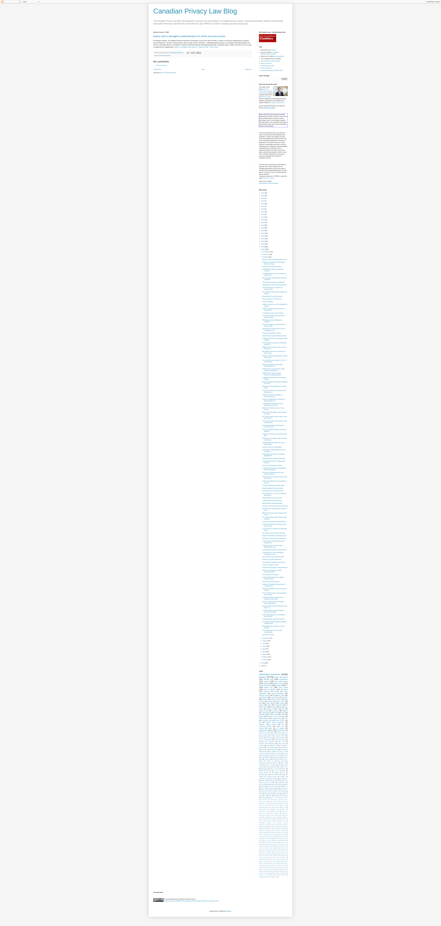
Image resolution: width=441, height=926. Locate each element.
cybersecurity (262, 809)
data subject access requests (278, 844)
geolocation (262, 849)
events (284, 846)
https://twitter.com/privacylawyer (268, 183)
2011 (263, 233)
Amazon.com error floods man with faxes (275, 506)
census (261, 842)
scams (273, 869)
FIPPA (262, 828)
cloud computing (265, 685)
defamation (273, 809)
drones (273, 774)
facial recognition (280, 738)
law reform (285, 853)
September (266, 638)
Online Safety (264, 790)
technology (264, 768)
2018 (263, 214)
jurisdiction (277, 853)
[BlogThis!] (193, 53)
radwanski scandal (264, 778)
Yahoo (283, 782)
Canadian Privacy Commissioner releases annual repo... (272, 598)
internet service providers (275, 722)
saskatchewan (263, 730)
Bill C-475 (283, 819)
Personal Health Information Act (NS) (269, 753)
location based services (281, 795)
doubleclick (271, 743)
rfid (274, 695)
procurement (271, 865)
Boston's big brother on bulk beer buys (274, 535)
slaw (262, 871)
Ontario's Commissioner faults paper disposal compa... (273, 263)
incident (282, 703)
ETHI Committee (283, 826)
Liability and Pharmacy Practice (272, 500)
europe (270, 701)
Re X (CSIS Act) (266, 782)
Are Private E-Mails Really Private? (273, 557)
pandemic (270, 859)
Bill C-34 (285, 786)
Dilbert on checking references (271, 559)
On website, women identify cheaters (273, 533)
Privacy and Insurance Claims (271, 333)
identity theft (268, 679)
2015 (263, 222)
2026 (263, 193)
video (282, 714)
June (264, 646)
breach (275, 759)
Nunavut (261, 832)
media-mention (263, 718)
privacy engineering (276, 861)
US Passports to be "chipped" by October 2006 (272, 288)
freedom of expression (273, 761)
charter (263, 757)
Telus (266, 794)
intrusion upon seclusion (266, 741)
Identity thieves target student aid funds (274, 336)
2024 (263, 198)
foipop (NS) (276, 811)
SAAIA (271, 836)
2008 (263, 241)
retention (264, 699)
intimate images (265, 813)
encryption (282, 809)
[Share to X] (196, 53)
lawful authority (271, 703)
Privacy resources (266, 63)
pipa (260, 703)
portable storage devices (267, 724)
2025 (263, 195)
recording (277, 867)
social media (264, 797)
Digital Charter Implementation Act (278, 801)
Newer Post (157, 69)
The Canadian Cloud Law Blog (270, 61)
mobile (270, 857)
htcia (277, 849)
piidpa (286, 734)
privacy (262, 677)
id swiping (280, 728)
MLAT (273, 803)
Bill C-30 (281, 741)
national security (264, 695)
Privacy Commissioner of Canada (268, 834)
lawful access (278, 683)
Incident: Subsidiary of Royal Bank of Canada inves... (273, 585)
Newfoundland (282, 803)
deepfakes (262, 846)
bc (287, 685)
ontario (266, 681)
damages (261, 774)
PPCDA (273, 790)
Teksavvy (283, 836)
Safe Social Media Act (278, 805)
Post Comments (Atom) (169, 73)
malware (275, 855)
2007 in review (274, 768)
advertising (262, 807)
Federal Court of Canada (275, 716)
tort (283, 709)
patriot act (268, 687)
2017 (263, 217)
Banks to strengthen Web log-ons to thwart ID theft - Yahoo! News (196, 47)
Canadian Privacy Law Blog (195, 11)
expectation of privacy (265, 811)
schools (279, 869)
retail (283, 713)
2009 (263, 239)
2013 (263, 228)
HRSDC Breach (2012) (278, 736)
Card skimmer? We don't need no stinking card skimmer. (272, 404)
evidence (261, 848)
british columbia (276, 699)
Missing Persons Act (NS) (278, 830)
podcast (273, 50)
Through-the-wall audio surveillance (273, 282)
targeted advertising (264, 873)
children (277, 794)
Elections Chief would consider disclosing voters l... (272, 571)
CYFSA (284, 821)
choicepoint (284, 689)
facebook (267, 691)
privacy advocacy (263, 861)
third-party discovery (277, 873)
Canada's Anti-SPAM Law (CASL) (273, 720)
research (274, 778)
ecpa (278, 846)
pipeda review (263, 711)
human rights (284, 849)
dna (268, 774)
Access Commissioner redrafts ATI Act (274, 521)
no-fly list (269, 738)
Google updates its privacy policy (272, 488)
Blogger (228, 911)
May (264, 649)
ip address (275, 711)
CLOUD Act (271, 788)
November (266, 254)
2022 (263, 204)
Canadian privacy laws (277, 102)
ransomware (270, 867)
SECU (276, 836)
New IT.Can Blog (267, 301)
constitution (264, 844)
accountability (268, 838)
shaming (285, 869)
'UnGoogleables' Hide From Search (273, 619)
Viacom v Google (270, 765)
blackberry (276, 840)
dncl (269, 757)
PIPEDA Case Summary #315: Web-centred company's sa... (273, 369)
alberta (266, 683)
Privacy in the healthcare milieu (272, 465)
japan (271, 853)
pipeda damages (272, 751)
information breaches (164, 55)
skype (275, 767)
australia (285, 697)
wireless (270, 876)
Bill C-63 (261, 821)
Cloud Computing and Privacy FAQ (271, 70)
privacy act (280, 726)
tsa (284, 875)
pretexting (264, 736)
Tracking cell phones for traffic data (273, 485)
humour (261, 728)
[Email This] (191, 53)
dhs (282, 724)
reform (284, 867)
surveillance (283, 679)
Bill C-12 (275, 763)
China (260, 765)
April (264, 651)
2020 (263, 209)
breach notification (270, 689)
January (265, 660)
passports (278, 859)
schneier (264, 707)
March (265, 654)
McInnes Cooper (265, 97)
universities (284, 747)
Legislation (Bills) (263, 830)
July (264, 643)
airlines (261, 705)
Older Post (248, 69)
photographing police (272, 784)
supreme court (283, 767)
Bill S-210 (269, 821)
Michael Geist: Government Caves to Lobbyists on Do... (273, 329)
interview (261, 784)
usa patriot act (284, 778)
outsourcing (278, 705)
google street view (275, 734)
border (286, 755)
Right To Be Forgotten (278, 770)
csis (286, 718)
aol (260, 722)
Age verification (284, 817)
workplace (262, 743)
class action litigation (272, 747)
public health (281, 865)
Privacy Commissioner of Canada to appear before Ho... (273, 400)
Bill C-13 (274, 745)
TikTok (260, 838)
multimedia (262, 859)
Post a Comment (161, 65)
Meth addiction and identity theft (272, 503)
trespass (278, 875)
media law (262, 857)
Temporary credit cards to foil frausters (274, 538)
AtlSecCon (269, 819)
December (266, 252)
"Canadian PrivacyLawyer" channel (270, 53)
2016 (263, 220)
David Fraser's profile (267, 66)
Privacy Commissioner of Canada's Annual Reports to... (273, 602)
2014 (263, 225)
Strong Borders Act (265, 772)
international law (263, 853)
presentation (276, 813)
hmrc (270, 795)
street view (267, 759)
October (265, 257)
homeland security (265, 726)
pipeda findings (272, 709)
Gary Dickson (280, 730)
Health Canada (265, 803)
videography (262, 876)
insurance (282, 851)
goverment (270, 849)
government (276, 757)
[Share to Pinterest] (200, 53)
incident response (266, 851)
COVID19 (264, 799)
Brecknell (276, 821)
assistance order (283, 838)
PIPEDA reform (263, 770)
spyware (283, 871)
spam (270, 728)
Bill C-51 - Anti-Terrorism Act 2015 (279, 797)
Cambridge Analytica (265, 822)
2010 (263, 236)
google (278, 685)
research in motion (264, 869)
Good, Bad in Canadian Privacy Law (273, 562)
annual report (271, 807)
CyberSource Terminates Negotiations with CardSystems (274, 469)
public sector (280, 701)
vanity (276, 713)
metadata (280, 774)
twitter (266, 817)
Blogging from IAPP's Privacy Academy (274, 285)
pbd (285, 859)
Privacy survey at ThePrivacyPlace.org (274, 259)
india (275, 851)
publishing (261, 867)
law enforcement (281, 681)
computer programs (276, 842)
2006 (263, 247)
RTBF (260, 794)
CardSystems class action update (272, 313)
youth (275, 876)
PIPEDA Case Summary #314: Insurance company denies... (272, 374)
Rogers (277, 782)
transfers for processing (266, 875)
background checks (266, 840)
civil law (267, 842)
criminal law (273, 714)
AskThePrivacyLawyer (274, 786)
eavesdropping (271, 846)
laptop (277, 691)
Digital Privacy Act (282, 788)
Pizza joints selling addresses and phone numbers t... (273, 473)
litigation (285, 711)
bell (278, 807)
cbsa (271, 794)
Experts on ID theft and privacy (271, 266)
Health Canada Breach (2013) (269, 780)
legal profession (265, 855)
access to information (265, 740)
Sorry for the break (268, 635)
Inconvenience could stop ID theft (272, 491)
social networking (278, 693)
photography (284, 784)
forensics (283, 848)
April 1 (262, 819)
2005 (263, 249)
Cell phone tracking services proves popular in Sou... (273, 316)
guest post (285, 811)
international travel (280, 740)
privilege (261, 745)
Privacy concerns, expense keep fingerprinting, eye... (272, 546)
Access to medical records (270, 565)
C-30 (281, 745)
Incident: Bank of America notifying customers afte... (273, 578)
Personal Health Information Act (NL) (276, 832)
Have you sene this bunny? (270, 581)
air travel (281, 695)
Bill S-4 (283, 768)
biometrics (262, 714)
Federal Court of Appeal (273, 828)
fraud (279, 765)
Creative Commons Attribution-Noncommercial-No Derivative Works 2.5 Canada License (191, 901)
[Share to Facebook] (198, 53)
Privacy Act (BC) (264, 805)
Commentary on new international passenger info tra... (273, 553)
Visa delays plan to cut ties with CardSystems (272, 631)
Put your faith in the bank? (270, 574)
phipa (269, 705)
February (266, 657)
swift (268, 745)
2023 (263, 201)
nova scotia (283, 687)
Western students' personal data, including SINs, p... (272, 365)
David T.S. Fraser (269, 178)
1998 (263, 666)
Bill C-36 (263, 788)
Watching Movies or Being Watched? (273, 458)
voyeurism (264, 749)
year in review (273, 817)
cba (280, 759)
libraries (261, 738)
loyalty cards (281, 743)
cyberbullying (266, 713)
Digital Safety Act (272, 826)
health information (281, 677)
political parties (272, 776)
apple (275, 838)
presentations (263, 697)
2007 (263, 244)
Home (203, 69)
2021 (263, 206)
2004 (263, 663)
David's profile (270, 108)
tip (285, 873)
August (265, 641)
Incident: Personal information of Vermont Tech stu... (272, 395)
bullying (276, 772)
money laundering (280, 857)
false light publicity (272, 848)
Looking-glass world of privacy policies (274, 550)
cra (265, 795)
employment (274, 749)
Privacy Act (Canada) (266, 732)
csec (283, 772)
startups (280, 815)
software (277, 871)
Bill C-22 (282, 751)
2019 (263, 212)
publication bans (270, 815)
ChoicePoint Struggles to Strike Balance (274, 567)
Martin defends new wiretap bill (272, 498)
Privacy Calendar (266, 68)
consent (285, 842)
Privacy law (282, 834)
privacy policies (277, 863)
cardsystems (275, 697)
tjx (272, 730)
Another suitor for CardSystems (272, 447)
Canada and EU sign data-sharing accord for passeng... (273, 611)
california (283, 840)
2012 (263, 230)
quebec (283, 776)
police (268, 763)
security (268, 767)
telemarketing (277, 718)
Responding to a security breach (272, 296)
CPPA (272, 799)
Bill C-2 (283, 763)
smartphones (268, 871)
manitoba (283, 855)
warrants (273, 707)
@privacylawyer (279, 56)
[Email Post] (187, 52)
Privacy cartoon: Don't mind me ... (272, 299)
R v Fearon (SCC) (280, 792)
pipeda (261, 716)
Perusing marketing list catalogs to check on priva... (273, 426)
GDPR (284, 828)
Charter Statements (277, 824)
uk (287, 705)
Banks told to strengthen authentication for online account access (189, 36)
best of (284, 807)
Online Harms (284, 780)
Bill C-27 (276, 819)
